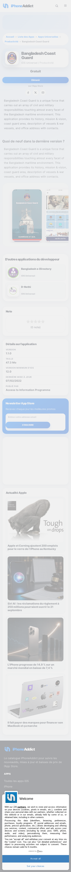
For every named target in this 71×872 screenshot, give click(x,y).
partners (22, 807)
